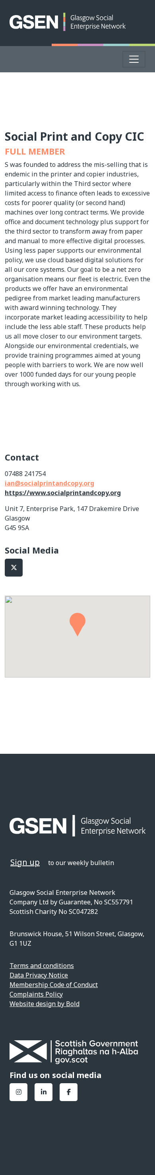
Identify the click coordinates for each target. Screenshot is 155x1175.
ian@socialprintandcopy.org (49, 483)
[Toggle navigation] (133, 59)
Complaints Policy (36, 994)
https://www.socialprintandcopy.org (63, 492)
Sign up (25, 862)
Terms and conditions (42, 965)
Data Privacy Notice (39, 975)
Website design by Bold (44, 1003)
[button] (77, 625)
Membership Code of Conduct (54, 984)
